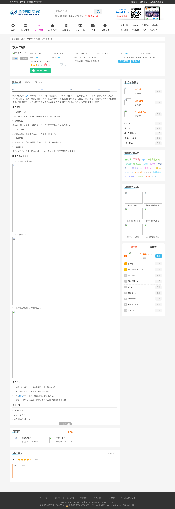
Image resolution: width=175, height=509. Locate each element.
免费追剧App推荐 (134, 205)
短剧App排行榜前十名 (135, 237)
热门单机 (124, 30)
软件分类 (143, 2)
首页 (13, 30)
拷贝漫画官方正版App (149, 254)
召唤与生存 (60, 438)
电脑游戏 (52, 30)
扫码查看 (24, 58)
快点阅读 (139, 89)
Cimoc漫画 (128, 123)
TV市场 (135, 25)
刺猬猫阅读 (26, 438)
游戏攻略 (135, 30)
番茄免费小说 (130, 177)
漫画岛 (136, 159)
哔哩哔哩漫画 (153, 159)
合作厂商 (97, 498)
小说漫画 (37, 39)
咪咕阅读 (137, 164)
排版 (21, 396)
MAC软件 (80, 30)
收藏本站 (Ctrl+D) (156, 2)
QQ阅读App (128, 143)
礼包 (144, 30)
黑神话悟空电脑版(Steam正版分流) (71, 16)
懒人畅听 (127, 128)
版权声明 (70, 498)
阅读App (131, 310)
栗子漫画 (131, 275)
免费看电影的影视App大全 (155, 221)
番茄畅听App (140, 112)
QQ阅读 (145, 164)
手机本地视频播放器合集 (155, 205)
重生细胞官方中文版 (92, 16)
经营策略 (59, 442)
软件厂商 (145, 25)
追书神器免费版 (130, 138)
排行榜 (155, 25)
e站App (130, 287)
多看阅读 (158, 168)
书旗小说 (140, 177)
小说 (28, 96)
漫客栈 (128, 159)
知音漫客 (128, 164)
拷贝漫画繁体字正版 (135, 269)
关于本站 (43, 498)
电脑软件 (66, 30)
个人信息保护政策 (128, 498)
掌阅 (143, 160)
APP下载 (39, 30)
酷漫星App (132, 293)
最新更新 (134, 2)
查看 (37, 57)
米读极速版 (129, 172)
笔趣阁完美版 (133, 305)
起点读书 (147, 172)
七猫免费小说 (136, 168)
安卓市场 (124, 25)
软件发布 (84, 498)
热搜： (57, 16)
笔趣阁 (153, 164)
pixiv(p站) (131, 264)
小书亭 (154, 177)
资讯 (93, 30)
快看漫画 (139, 101)
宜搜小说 (139, 172)
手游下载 (25, 30)
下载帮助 (56, 498)
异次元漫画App (130, 133)
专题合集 (105, 30)
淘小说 (148, 177)
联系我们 (111, 498)
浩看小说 (149, 168)
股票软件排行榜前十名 (154, 237)
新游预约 (153, 30)
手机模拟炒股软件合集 (135, 221)
